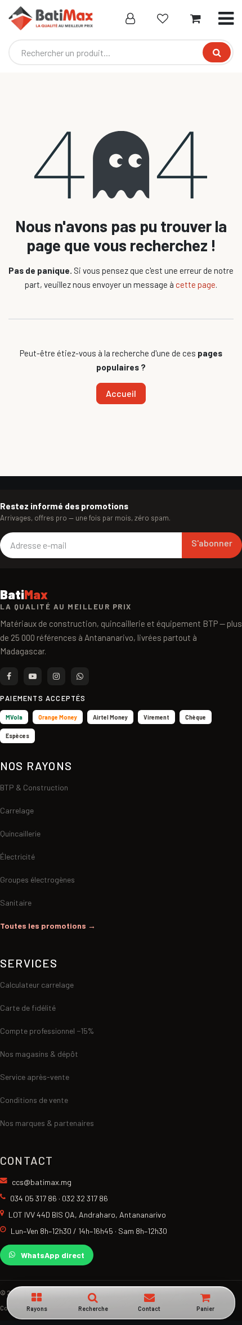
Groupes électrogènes (37, 879)
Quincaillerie (20, 833)
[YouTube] (33, 676)
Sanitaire (16, 902)
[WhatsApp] (80, 676)
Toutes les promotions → (48, 925)
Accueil (121, 393)
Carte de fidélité (28, 1007)
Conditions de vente (34, 1100)
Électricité (17, 856)
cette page (196, 284)
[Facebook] (9, 676)
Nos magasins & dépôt (39, 1054)
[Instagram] (56, 676)
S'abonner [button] (211, 542)
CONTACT (26, 1160)
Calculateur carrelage (37, 984)
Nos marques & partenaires (47, 1123)
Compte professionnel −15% (47, 1030)
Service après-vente (34, 1077)
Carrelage (17, 810)
